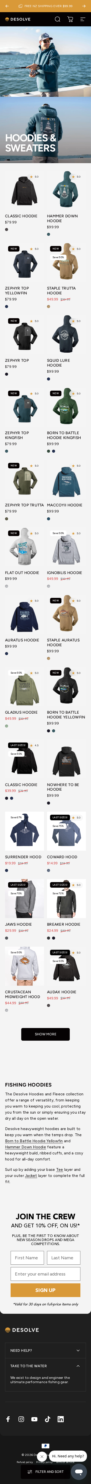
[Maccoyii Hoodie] (66, 479)
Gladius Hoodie (21, 712)
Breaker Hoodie (63, 924)
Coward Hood (62, 857)
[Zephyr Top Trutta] (24, 479)
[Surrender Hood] (24, 831)
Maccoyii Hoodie (64, 505)
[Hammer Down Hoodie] (66, 190)
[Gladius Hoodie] (24, 686)
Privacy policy (44, 1462)
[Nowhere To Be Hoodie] (66, 758)
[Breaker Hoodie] (66, 898)
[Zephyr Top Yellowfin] (24, 262)
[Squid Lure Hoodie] (66, 334)
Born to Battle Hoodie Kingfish (64, 435)
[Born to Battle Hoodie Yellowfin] (66, 686)
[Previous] (7, 6)
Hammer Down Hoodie (25, 1147)
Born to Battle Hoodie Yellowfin (66, 714)
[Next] (83, 6)
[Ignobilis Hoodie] (66, 546)
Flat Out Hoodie (22, 572)
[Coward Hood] (66, 831)
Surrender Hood (23, 857)
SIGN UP (45, 1290)
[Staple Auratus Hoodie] (66, 614)
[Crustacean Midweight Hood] (24, 966)
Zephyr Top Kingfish (17, 435)
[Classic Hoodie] (24, 190)
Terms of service (65, 1462)
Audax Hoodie (61, 992)
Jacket (31, 1175)
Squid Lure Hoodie (58, 363)
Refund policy (25, 1462)
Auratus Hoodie (22, 640)
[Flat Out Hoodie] (24, 546)
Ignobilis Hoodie (64, 572)
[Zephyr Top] (24, 334)
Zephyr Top (17, 360)
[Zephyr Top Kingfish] (24, 407)
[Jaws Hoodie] (24, 898)
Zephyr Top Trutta (24, 505)
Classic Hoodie (21, 216)
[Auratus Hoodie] (24, 614)
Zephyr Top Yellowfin (17, 290)
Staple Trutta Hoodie (61, 290)
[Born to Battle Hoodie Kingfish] (66, 407)
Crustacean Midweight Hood (22, 994)
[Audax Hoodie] (66, 966)
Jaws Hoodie (18, 924)
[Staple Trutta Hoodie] (66, 262)
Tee (59, 1169)
